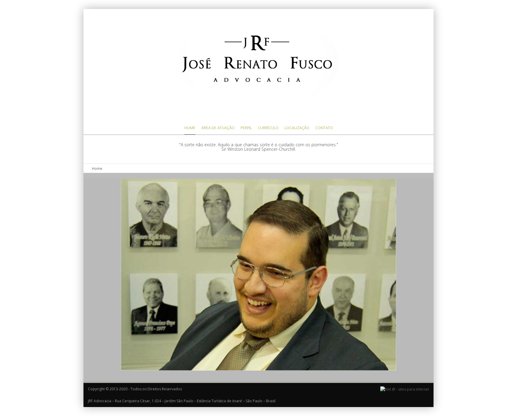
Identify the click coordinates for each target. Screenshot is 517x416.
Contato (324, 127)
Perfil (246, 127)
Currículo (268, 127)
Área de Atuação (218, 127)
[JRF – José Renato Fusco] (258, 62)
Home (189, 127)
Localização (297, 127)
